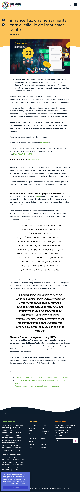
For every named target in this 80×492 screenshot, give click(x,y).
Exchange (32, 441)
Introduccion (45, 441)
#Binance (44, 143)
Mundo (43, 447)
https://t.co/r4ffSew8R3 (22, 154)
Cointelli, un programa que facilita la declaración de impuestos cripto (42, 378)
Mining (31, 447)
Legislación (33, 444)
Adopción (32, 425)
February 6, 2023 (34, 159)
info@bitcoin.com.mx (62, 488)
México (43, 444)
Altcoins (43, 425)
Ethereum (32, 439)
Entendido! (16, 487)
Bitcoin (43, 428)
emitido (38, 196)
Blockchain (44, 431)
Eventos (43, 439)
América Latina (32, 429)
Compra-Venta (32, 435)
